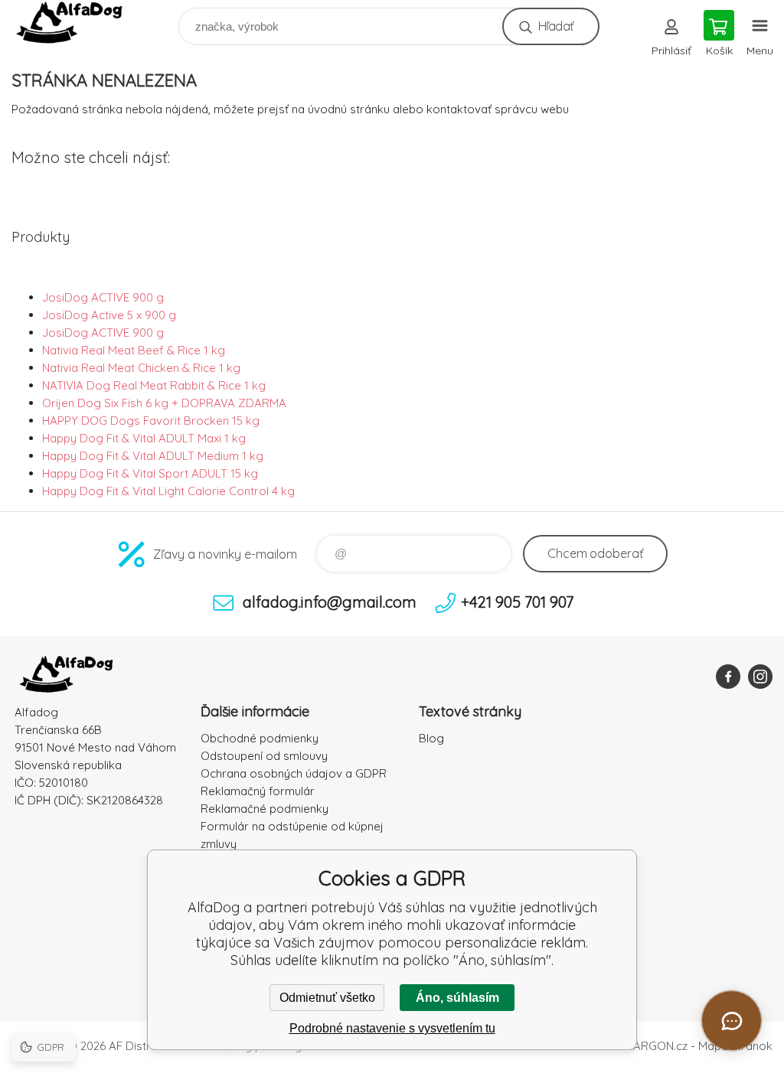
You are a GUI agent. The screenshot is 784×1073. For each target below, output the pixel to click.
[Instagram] (760, 676)
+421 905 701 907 (517, 602)
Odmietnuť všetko (327, 997)
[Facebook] (728, 676)
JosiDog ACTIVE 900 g (103, 297)
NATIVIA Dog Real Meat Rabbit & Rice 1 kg (154, 385)
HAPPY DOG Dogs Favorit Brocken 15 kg (151, 420)
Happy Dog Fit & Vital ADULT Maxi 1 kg (144, 438)
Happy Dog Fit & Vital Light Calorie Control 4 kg (168, 491)
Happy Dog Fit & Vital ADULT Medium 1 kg (152, 455)
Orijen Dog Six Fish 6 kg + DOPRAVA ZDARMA (164, 403)
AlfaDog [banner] (79, 22)
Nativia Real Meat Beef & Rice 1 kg (133, 350)
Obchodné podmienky (259, 738)
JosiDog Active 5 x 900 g (109, 315)
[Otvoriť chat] (731, 1020)
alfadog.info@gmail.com (329, 602)
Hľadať (555, 26)
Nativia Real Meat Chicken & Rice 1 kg (141, 367)
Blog (431, 738)
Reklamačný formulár (258, 791)
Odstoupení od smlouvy (264, 755)
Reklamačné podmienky (264, 808)
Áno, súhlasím (457, 997)
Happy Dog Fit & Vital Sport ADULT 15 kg (150, 473)
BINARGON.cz (652, 1046)
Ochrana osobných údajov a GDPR (294, 773)
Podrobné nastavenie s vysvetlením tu (392, 1028)
